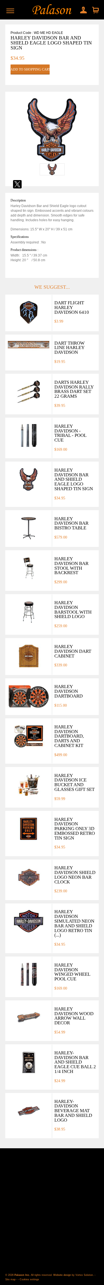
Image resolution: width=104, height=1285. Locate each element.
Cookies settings (29, 1279)
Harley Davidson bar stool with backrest (71, 565)
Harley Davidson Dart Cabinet (72, 651)
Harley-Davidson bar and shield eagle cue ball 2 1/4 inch (75, 1062)
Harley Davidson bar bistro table (71, 523)
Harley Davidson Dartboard (68, 691)
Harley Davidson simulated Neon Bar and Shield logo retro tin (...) (74, 923)
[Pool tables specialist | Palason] (52, 9)
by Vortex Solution (82, 1275)
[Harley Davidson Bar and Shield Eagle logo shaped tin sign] (52, 161)
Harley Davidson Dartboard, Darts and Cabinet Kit (69, 736)
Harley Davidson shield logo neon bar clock (74, 874)
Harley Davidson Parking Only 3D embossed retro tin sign (74, 829)
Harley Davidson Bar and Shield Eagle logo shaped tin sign (73, 479)
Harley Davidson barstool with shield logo (73, 609)
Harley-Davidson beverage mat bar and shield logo (73, 1111)
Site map (10, 1279)
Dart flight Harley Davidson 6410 (71, 307)
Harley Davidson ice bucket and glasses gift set (74, 782)
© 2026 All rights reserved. (29, 1275)
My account (82, 9)
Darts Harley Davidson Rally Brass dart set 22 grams (73, 389)
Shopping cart (95, 10)
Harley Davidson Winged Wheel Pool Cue (72, 972)
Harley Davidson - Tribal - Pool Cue (70, 433)
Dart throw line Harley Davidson (69, 347)
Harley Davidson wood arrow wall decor (73, 1015)
